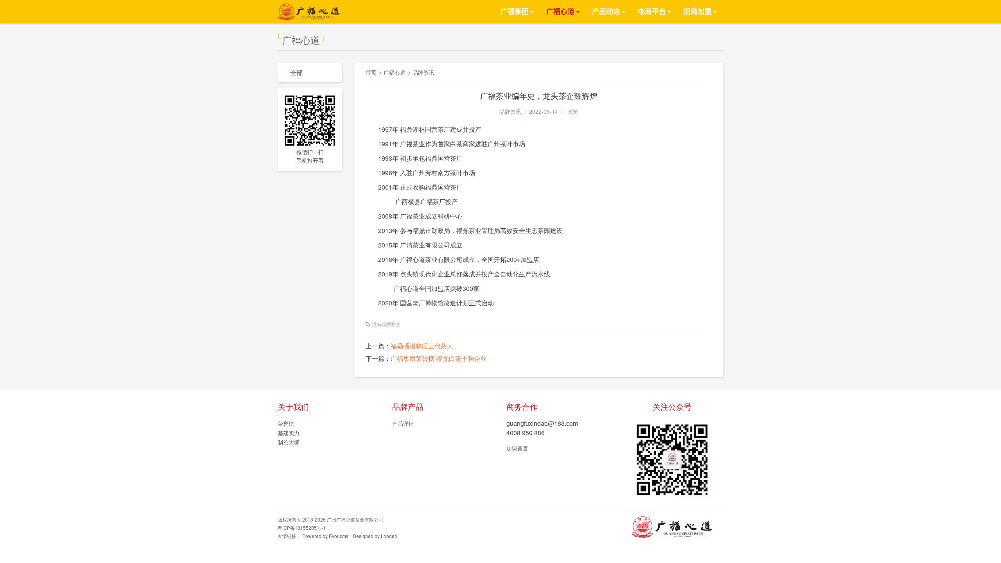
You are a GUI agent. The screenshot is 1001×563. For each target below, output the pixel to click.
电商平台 (652, 12)
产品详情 (403, 423)
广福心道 (560, 12)
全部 (296, 72)
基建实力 (289, 433)
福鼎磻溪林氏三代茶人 (422, 345)
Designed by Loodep (375, 536)
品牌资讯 (423, 72)
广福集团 (514, 12)
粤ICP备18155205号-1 (302, 527)
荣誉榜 (286, 423)
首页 (371, 72)
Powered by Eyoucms (325, 536)
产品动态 (606, 12)
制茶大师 (289, 442)
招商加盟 (697, 12)
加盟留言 (517, 448)
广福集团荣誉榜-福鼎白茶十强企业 (438, 358)
